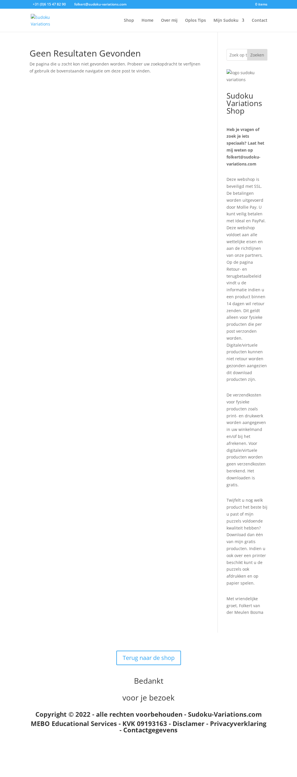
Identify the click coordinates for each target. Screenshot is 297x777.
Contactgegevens (150, 729)
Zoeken (257, 55)
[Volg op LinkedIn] (154, 752)
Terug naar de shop (149, 658)
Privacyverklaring (238, 723)
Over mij (169, 20)
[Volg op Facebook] (131, 752)
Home (147, 20)
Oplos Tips (195, 20)
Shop (129, 20)
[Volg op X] (142, 752)
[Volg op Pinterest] (166, 752)
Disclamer (188, 723)
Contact (259, 20)
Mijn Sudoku (225, 20)
